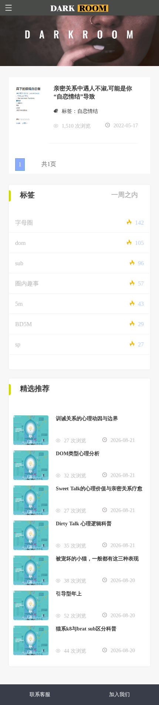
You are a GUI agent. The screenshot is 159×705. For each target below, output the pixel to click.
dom (20, 243)
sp (17, 344)
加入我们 (119, 694)
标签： (69, 111)
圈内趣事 (27, 283)
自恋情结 (87, 111)
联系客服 (40, 694)
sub (19, 263)
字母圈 (24, 223)
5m (19, 304)
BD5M (23, 324)
